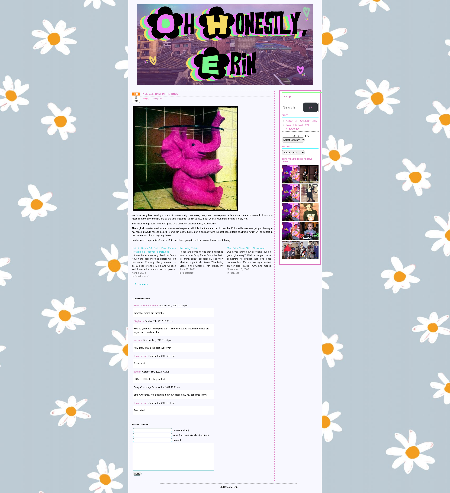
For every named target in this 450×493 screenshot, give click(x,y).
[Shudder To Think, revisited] (291, 212)
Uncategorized (157, 98)
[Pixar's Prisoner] (309, 231)
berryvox (138, 340)
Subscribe (292, 129)
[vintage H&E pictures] (291, 250)
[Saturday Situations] (309, 250)
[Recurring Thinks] (203, 247)
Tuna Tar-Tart (140, 356)
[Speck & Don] (291, 174)
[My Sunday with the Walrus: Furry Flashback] (309, 193)
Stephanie (139, 321)
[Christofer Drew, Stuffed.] (309, 212)
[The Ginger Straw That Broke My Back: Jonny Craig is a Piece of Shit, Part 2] (291, 231)
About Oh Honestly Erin (301, 121)
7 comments (141, 284)
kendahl (138, 371)
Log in (286, 97)
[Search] (310, 107)
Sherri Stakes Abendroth (146, 305)
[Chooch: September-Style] (309, 174)
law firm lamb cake (298, 125)
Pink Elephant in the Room (160, 94)
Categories (300, 136)
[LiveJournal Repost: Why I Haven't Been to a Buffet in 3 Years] (291, 193)
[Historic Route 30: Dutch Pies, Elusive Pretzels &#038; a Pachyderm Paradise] (155, 247)
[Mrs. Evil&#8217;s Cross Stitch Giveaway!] (251, 247)
